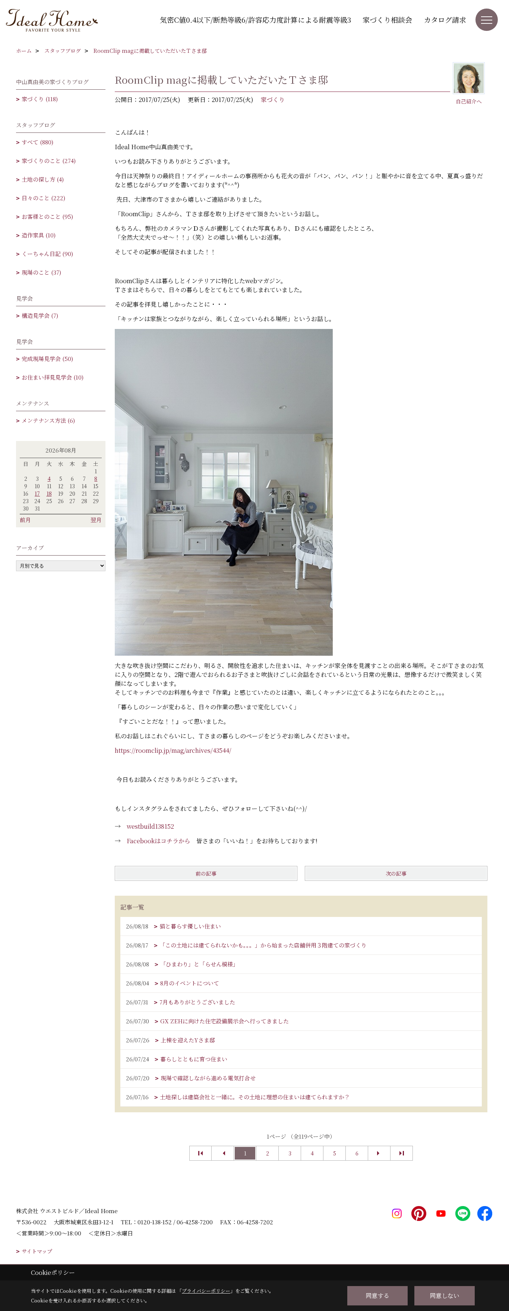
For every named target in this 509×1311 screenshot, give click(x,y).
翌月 (96, 520)
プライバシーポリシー (206, 1290)
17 (37, 493)
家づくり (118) (40, 99)
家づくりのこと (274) (49, 160)
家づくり (273, 99)
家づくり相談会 (387, 20)
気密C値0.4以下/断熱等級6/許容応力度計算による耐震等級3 (255, 20)
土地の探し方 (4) (43, 179)
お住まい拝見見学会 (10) (52, 377)
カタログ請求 (445, 20)
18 (49, 493)
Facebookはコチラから (158, 841)
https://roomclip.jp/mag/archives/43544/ (173, 750)
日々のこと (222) (43, 198)
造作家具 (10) (39, 235)
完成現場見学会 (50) (47, 358)
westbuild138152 (150, 826)
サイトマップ (37, 1251)
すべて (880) (37, 142)
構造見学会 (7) (40, 315)
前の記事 (206, 873)
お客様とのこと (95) (47, 216)
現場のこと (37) (41, 272)
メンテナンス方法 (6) (48, 420)
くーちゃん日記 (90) (47, 254)
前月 (25, 520)
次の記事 (396, 873)
